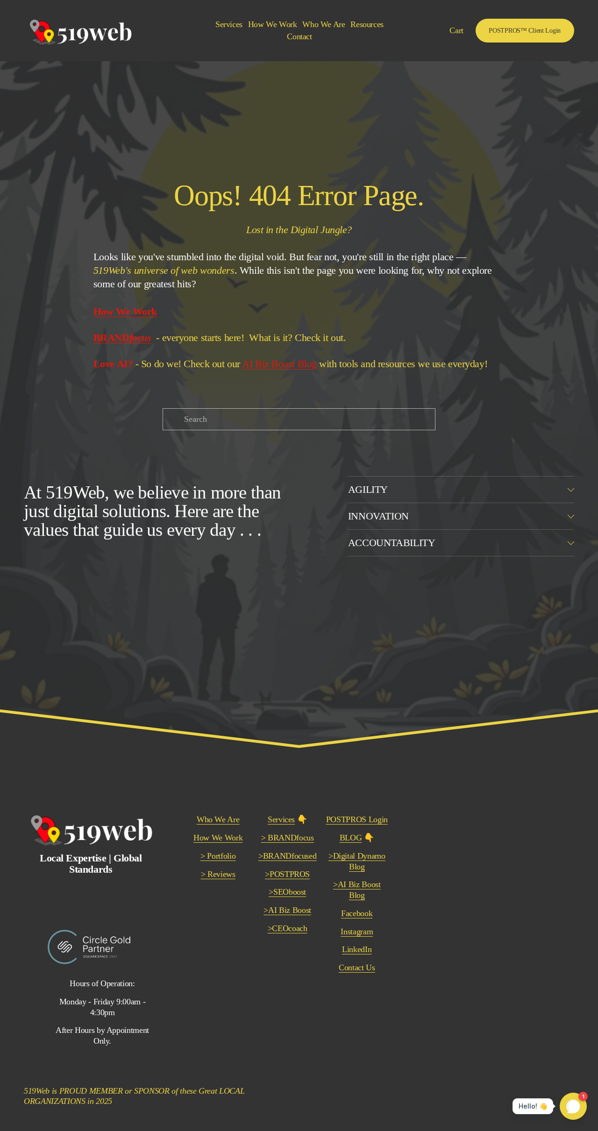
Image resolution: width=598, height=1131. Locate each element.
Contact (299, 36)
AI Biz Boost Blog (279, 364)
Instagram (357, 931)
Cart (456, 30)
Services (281, 819)
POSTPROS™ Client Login (525, 30)
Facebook (356, 913)
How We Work (272, 24)
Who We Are (323, 24)
